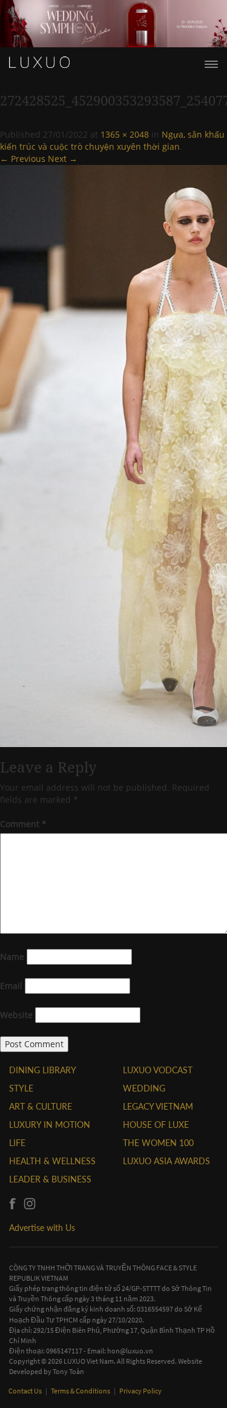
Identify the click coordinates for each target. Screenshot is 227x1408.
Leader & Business (50, 1179)
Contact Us (25, 1390)
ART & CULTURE (40, 1106)
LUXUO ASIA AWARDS (166, 1161)
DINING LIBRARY (42, 1070)
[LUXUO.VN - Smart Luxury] (39, 62)
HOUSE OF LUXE (156, 1124)
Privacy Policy (140, 1390)
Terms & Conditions (81, 1390)
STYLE (21, 1088)
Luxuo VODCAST (157, 1070)
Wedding (144, 1088)
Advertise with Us (42, 1227)
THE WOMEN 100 (158, 1143)
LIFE (17, 1143)
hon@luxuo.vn (130, 1350)
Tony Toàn (68, 1371)
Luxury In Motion (49, 1124)
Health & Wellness (52, 1161)
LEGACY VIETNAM (158, 1106)
